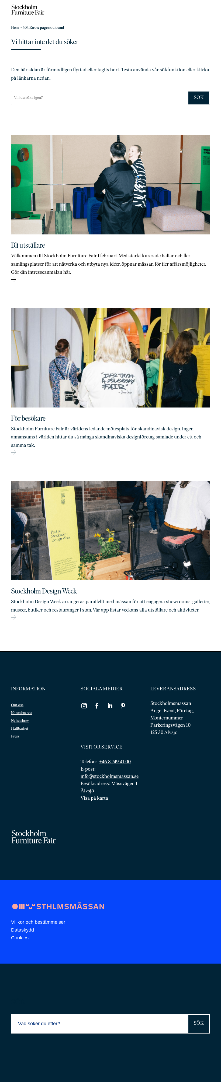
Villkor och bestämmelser (38, 922)
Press (15, 737)
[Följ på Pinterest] (123, 705)
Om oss (17, 705)
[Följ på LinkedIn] (110, 705)
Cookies (20, 937)
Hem (15, 28)
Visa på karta (94, 798)
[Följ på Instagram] (84, 705)
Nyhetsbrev (20, 721)
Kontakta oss (21, 713)
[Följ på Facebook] (97, 705)
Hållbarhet (19, 729)
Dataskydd (22, 930)
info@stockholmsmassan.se (110, 776)
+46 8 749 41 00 (115, 762)
